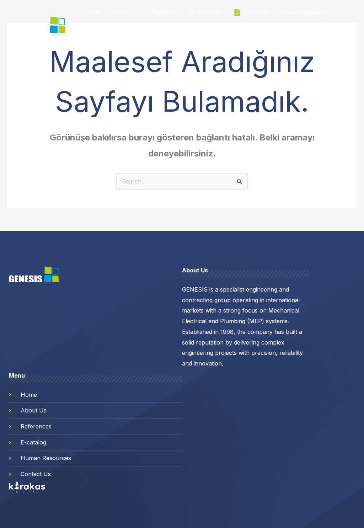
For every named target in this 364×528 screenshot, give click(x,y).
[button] (174, 12)
